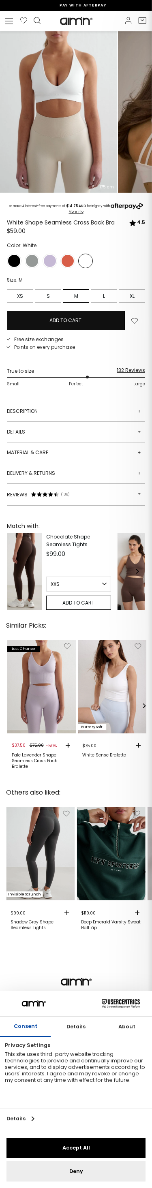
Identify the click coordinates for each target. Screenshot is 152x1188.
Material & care (74, 452)
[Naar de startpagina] (76, 21)
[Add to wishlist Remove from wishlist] (134, 320)
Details (74, 431)
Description (74, 411)
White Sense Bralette (104, 755)
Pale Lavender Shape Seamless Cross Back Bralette (34, 761)
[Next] (137, 571)
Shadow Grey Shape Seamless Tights (32, 925)
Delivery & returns (74, 473)
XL (132, 296)
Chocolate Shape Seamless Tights (68, 540)
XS (20, 296)
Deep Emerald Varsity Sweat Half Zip (111, 925)
